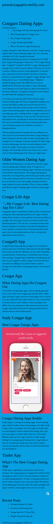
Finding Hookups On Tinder (22, 504)
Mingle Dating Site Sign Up (21, 516)
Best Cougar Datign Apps (21, 38)
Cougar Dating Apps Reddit (22, 42)
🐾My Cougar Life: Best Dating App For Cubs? (29, 30)
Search (48, 494)
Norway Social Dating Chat (21, 508)
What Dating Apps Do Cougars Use (25, 34)
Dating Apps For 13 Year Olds (23, 512)
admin (13, 28)
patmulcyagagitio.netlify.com (23, 5)
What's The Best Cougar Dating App (25, 46)
